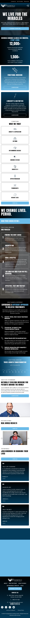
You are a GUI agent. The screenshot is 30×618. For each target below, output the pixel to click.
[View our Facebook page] (2, 607)
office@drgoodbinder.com (16, 602)
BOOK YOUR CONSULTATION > (10, 221)
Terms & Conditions (10, 610)
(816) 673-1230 (16, 599)
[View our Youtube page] (14, 607)
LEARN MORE (15, 87)
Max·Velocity (17, 615)
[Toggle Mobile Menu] (28, 6)
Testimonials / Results (13, 585)
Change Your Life (15, 28)
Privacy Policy (21, 610)
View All (15, 428)
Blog (22, 585)
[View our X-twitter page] (10, 607)
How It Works (22, 583)
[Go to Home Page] (8, 6)
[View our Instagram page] (6, 607)
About (5, 583)
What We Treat (13, 583)
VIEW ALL (15, 203)
